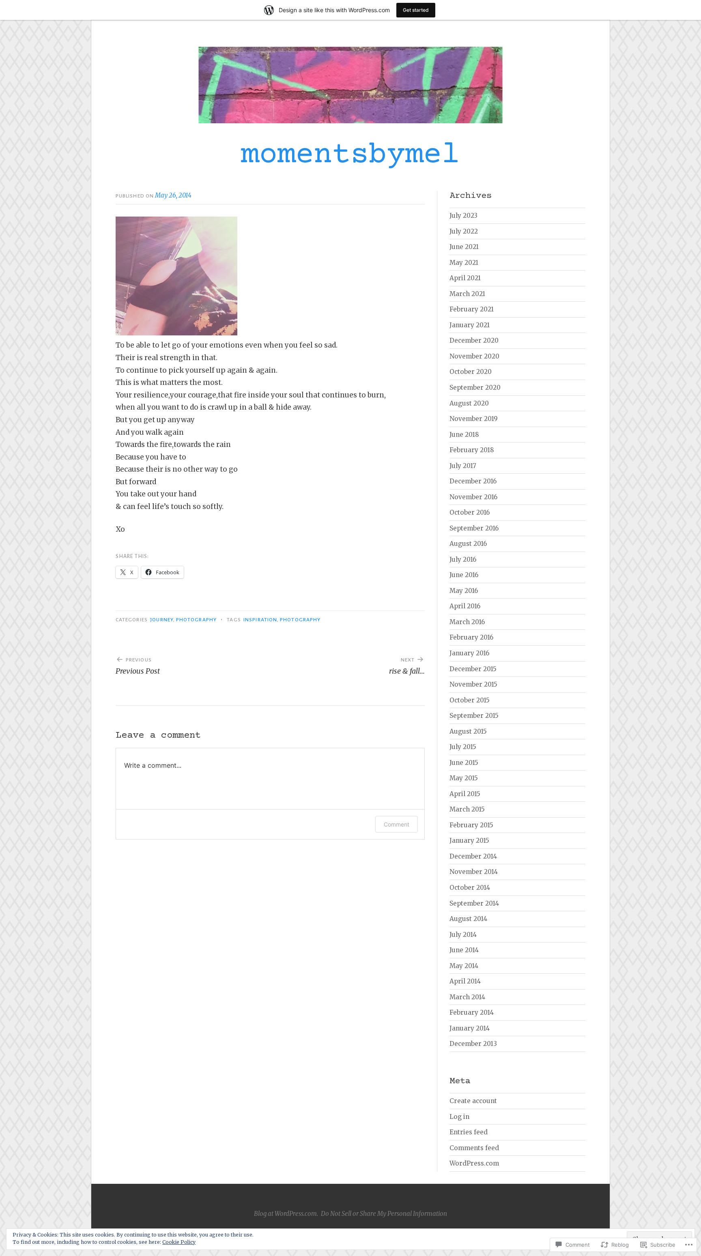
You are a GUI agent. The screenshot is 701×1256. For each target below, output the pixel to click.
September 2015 (474, 715)
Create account (473, 1101)
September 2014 (474, 903)
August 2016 (468, 543)
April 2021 (465, 278)
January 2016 (469, 653)
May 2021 (463, 262)
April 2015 (464, 794)
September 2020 (475, 387)
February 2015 (471, 825)
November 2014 (473, 872)
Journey (161, 620)
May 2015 (463, 778)
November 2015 (473, 684)
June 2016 (463, 575)
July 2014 (463, 934)
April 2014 (465, 981)
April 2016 (464, 606)
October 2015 (469, 700)
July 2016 (462, 559)
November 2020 (474, 356)
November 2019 (473, 419)
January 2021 (469, 325)
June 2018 (464, 434)
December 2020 (474, 340)
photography (300, 620)
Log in (459, 1117)
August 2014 (468, 919)
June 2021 (464, 247)
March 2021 (467, 294)
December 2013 (473, 1044)
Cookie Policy (179, 1242)
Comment (396, 824)
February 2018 (471, 450)
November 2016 (473, 497)
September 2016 (474, 528)
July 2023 (463, 215)
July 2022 (463, 231)
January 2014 (469, 1028)
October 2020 (470, 372)
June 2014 (464, 950)
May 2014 (463, 966)
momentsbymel (350, 155)
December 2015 (473, 669)
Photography (196, 620)
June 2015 (463, 762)
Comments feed (474, 1148)
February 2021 (471, 309)
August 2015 (468, 731)
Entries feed (468, 1132)
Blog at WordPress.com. (286, 1213)
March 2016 (467, 622)
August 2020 (469, 403)
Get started (416, 10)
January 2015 (469, 840)
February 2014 (471, 1012)
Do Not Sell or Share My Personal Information (384, 1213)
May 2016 (463, 591)
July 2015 (462, 747)
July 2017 (462, 466)
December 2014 (473, 856)
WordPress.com (474, 1163)
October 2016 (469, 512)
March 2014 (467, 997)
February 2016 (471, 637)
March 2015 (467, 809)
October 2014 (469, 887)
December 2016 (473, 481)
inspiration (260, 620)
